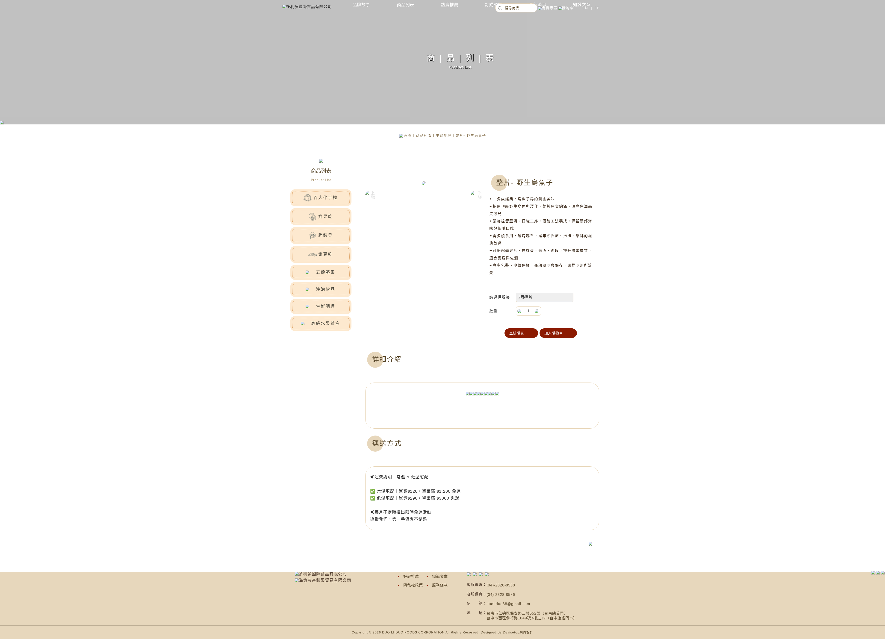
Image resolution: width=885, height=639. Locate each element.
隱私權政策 (413, 585)
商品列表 (405, 5)
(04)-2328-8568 (501, 585)
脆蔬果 (325, 235)
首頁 (408, 135)
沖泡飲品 (325, 289)
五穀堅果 (325, 272)
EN (585, 8)
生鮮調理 (443, 135)
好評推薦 (411, 576)
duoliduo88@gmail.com (508, 604)
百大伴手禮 (325, 197)
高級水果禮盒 (325, 323)
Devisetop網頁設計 (518, 632)
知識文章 (440, 576)
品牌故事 (361, 5)
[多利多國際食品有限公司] (469, 574)
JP (597, 8)
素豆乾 (325, 254)
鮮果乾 (325, 216)
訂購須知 (493, 5)
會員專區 (550, 8)
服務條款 (440, 585)
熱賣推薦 (449, 5)
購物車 (568, 8)
